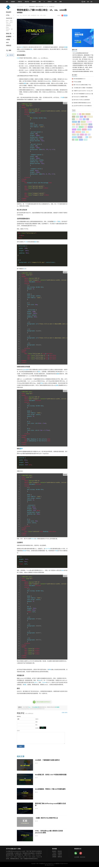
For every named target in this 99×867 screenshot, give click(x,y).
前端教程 (83, 121)
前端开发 (80, 137)
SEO (7, 42)
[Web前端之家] (8, 8)
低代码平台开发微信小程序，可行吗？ (81, 69)
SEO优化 (84, 129)
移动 (50, 669)
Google (78, 124)
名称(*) (37, 719)
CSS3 (83, 132)
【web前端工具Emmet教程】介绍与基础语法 (83, 87)
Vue (86, 134)
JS (77, 114)
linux (73, 132)
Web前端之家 (36, 707)
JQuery (74, 114)
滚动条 (24, 550)
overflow (48, 548)
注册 (91, 1)
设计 (54, 221)
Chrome (44, 682)
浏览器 (65, 47)
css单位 (65, 15)
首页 (7, 1)
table (35, 682)
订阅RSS (60, 854)
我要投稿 (11, 55)
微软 (90, 137)
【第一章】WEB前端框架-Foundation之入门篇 (83, 93)
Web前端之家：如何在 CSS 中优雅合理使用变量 (50, 774)
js (62, 15)
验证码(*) (37, 728)
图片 (35, 241)
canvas (79, 129)
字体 (41, 383)
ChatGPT (74, 121)
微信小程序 (89, 116)
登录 (88, 1)
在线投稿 (60, 853)
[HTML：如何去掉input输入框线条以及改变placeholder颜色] (25, 835)
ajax (12, 29)
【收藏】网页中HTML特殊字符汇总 (46, 818)
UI (44, 1)
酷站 (40, 1)
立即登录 (54, 856)
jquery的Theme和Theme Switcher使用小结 (82, 105)
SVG (73, 119)
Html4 (26, 6)
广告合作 (54, 853)
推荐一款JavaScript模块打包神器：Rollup (82, 84)
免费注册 (60, 856)
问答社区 (50, 1)
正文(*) (18, 730)
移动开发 (27, 1)
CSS (21, 47)
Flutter (7, 30)
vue (79, 121)
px (50, 81)
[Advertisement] (83, 18)
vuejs (83, 114)
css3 (84, 119)
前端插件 (13, 1)
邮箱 (36, 721)
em (24, 268)
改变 (31, 49)
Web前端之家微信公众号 (75, 853)
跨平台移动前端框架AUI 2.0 (79, 78)
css (36, 538)
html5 (73, 116)
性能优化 (20, 1)
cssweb (89, 129)
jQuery (7, 20)
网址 (36, 724)
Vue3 (77, 116)
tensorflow (78, 132)
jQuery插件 (26, 369)
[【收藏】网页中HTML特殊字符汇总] (25, 822)
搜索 (84, 1)
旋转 (25, 83)
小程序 (90, 124)
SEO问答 (90, 126)
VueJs (11, 20)
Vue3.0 (10, 22)
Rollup (7, 27)
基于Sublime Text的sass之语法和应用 (82, 99)
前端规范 (34, 1)
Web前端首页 (20, 6)
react (73, 126)
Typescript (8, 23)
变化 (39, 371)
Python (81, 139)
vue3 (77, 119)
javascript (88, 114)
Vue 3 (73, 124)
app (73, 139)
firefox (39, 680)
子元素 (62, 97)
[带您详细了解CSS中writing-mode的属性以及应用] (25, 808)
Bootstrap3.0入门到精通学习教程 (80, 96)
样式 (56, 550)
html (88, 119)
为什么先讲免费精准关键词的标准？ (81, 53)
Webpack (8, 29)
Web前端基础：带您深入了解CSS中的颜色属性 (50, 789)
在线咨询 (54, 854)
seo (85, 116)
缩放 (58, 373)
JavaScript (89, 121)
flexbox (32, 538)
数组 (78, 134)
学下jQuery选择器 (77, 81)
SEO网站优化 (84, 124)
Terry (29, 707)
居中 (21, 448)
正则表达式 (8, 25)
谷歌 (87, 132)
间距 (25, 684)
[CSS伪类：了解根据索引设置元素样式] (25, 764)
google (73, 134)
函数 (57, 385)
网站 (59, 221)
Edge (77, 139)
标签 (56, 1)
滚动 (63, 570)
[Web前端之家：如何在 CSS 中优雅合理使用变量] (25, 779)
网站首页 (8, 12)
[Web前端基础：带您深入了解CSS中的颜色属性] (25, 793)
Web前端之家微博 (80, 853)
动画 (86, 126)
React (7, 22)
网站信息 (60, 851)
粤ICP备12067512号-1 (49, 865)
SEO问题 (81, 126)
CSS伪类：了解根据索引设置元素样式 (47, 760)
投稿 (61, 1)
